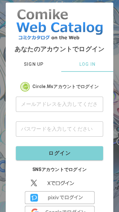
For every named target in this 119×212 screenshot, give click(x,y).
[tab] (33, 64)
